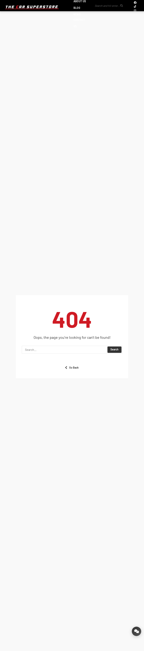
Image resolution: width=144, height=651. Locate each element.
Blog (77, 7)
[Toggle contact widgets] (136, 631)
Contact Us (79, 23)
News (77, 14)
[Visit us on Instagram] (135, 10)
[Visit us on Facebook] (135, 2)
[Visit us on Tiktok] (135, 6)
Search (114, 349)
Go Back (74, 367)
